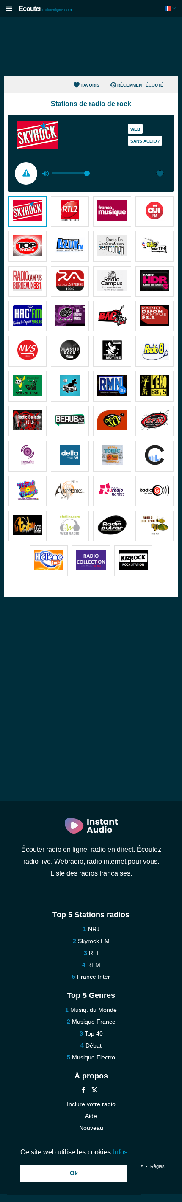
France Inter (93, 976)
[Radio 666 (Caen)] (70, 316)
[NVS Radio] (27, 351)
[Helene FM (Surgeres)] (48, 561)
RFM (93, 964)
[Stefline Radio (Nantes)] (70, 526)
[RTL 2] (70, 211)
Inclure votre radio (91, 1104)
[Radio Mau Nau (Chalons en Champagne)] (112, 386)
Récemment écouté (140, 85)
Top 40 (94, 1033)
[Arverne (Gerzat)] (70, 281)
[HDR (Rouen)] (154, 281)
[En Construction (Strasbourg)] (112, 246)
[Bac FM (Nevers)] (112, 316)
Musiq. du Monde (93, 1009)
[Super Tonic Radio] (112, 456)
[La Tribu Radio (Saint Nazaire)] (27, 526)
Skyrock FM (94, 941)
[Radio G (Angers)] (154, 491)
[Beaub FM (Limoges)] (70, 421)
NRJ (93, 929)
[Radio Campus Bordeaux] (27, 281)
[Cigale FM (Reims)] (27, 386)
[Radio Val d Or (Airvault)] (154, 526)
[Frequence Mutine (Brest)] (112, 351)
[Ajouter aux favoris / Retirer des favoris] (160, 174)
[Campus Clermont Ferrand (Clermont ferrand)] (112, 281)
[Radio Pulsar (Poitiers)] (112, 526)
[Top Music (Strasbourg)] (27, 246)
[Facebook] (83, 1091)
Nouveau (91, 1127)
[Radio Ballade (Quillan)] (27, 421)
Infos (120, 1152)
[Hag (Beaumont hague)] (27, 316)
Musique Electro (93, 1057)
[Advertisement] (91, 46)
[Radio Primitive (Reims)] (70, 386)
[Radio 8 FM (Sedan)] (154, 351)
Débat (93, 1045)
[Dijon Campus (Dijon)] (154, 316)
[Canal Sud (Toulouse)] (112, 421)
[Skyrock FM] (27, 211)
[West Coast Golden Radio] (27, 491)
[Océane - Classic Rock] (70, 351)
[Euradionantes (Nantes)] (112, 491)
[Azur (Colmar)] (70, 246)
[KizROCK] (133, 561)
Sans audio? (145, 141)
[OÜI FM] (154, 211)
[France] (171, 8)
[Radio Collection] (91, 561)
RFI (94, 952)
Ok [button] (74, 1173)
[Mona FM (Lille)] (27, 456)
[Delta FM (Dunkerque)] (70, 456)
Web (135, 129)
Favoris (90, 85)
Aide (91, 1115)
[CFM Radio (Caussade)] (154, 421)
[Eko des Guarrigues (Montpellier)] (154, 386)
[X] (94, 1091)
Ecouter (45, 8)
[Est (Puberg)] (154, 246)
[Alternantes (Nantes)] (70, 491)
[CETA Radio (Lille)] (154, 456)
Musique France (94, 1021)
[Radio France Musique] (112, 211)
